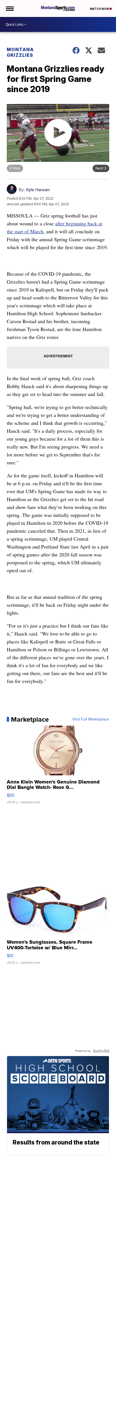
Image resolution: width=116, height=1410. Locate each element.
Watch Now (100, 8)
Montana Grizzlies (20, 52)
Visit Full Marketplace (90, 719)
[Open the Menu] (9, 8)
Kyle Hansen (38, 189)
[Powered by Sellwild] (101, 1051)
